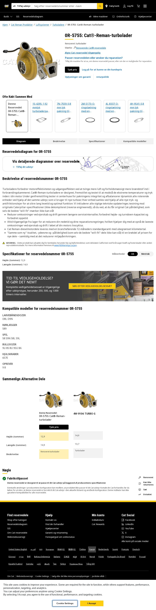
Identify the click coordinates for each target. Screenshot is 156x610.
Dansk (92, 549)
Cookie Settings (42, 576)
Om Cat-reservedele (17, 532)
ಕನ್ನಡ (75, 556)
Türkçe (63, 564)
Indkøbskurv (98, 519)
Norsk (92, 556)
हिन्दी (28, 556)
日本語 (66, 556)
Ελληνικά (12, 556)
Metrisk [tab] (145, 253)
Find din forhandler (54, 524)
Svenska (29, 564)
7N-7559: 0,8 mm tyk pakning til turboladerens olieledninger (65, 107)
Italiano (57, 556)
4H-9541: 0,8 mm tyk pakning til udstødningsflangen (138, 107)
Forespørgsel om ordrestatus (60, 536)
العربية (33, 549)
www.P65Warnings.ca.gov (65, 245)
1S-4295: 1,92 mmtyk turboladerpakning (40, 107)
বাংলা (40, 549)
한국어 (83, 556)
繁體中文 (72, 549)
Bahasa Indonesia (42, 556)
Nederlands (103, 549)
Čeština (82, 549)
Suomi (115, 549)
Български (50, 549)
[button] (82, 52)
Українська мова (76, 564)
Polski (101, 556)
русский (142, 556)
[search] (100, 6)
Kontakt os (51, 519)
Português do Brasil (116, 556)
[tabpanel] (31, 61)
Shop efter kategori (17, 519)
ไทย (54, 564)
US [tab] (132, 253)
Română (132, 556)
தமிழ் (39, 564)
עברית (21, 556)
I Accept (91, 603)
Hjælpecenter (52, 528)
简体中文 (61, 549)
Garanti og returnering (56, 532)
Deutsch (136, 549)
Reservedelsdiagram (17, 524)
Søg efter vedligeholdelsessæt (92, 286)
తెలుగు (47, 564)
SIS (9, 528)
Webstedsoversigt (16, 536)
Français (125, 549)
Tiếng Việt (90, 564)
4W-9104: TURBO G (84, 413)
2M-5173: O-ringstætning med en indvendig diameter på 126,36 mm (88, 107)
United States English (18, 549)
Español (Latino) (15, 564)
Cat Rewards (98, 524)
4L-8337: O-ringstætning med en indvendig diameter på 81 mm (114, 107)
